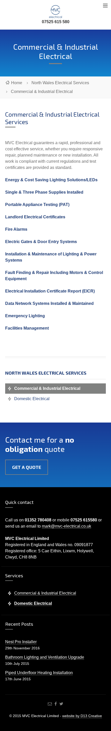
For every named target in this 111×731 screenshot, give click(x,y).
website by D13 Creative (82, 716)
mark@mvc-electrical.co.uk (66, 526)
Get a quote (26, 467)
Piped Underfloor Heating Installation (39, 672)
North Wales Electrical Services (60, 83)
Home (16, 83)
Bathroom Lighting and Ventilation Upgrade (44, 657)
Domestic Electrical (32, 399)
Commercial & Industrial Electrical (47, 388)
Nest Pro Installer (21, 642)
